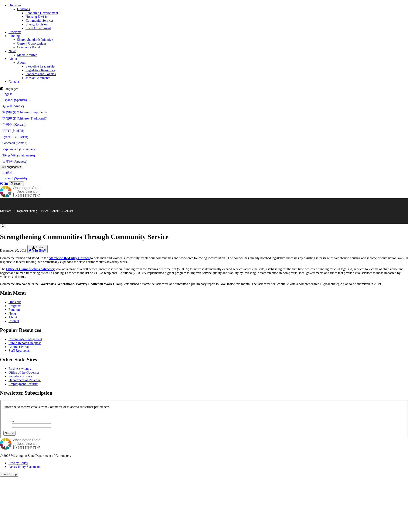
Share (39, 247)
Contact (13, 81)
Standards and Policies (41, 74)
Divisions (14, 5)
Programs (14, 32)
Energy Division (37, 24)
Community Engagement (25, 339)
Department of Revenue (24, 380)
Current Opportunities (31, 43)
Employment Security (23, 384)
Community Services (40, 20)
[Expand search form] (3, 226)
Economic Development (42, 13)
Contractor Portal (28, 47)
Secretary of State (20, 376)
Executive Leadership (40, 66)
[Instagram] (3, 183)
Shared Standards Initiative (35, 39)
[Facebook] (1, 183)
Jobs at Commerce (38, 78)
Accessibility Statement (24, 466)
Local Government (38, 28)
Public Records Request (24, 343)
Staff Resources (19, 350)
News (12, 51)
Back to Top (9, 474)
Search (17, 183)
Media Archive (27, 55)
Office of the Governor (23, 372)
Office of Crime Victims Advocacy (30, 269)
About (12, 58)
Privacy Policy (18, 463)
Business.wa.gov (19, 368)
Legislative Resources (40, 70)
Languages (12, 167)
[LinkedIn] (6, 183)
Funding (14, 36)
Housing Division (37, 16)
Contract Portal (18, 347)
